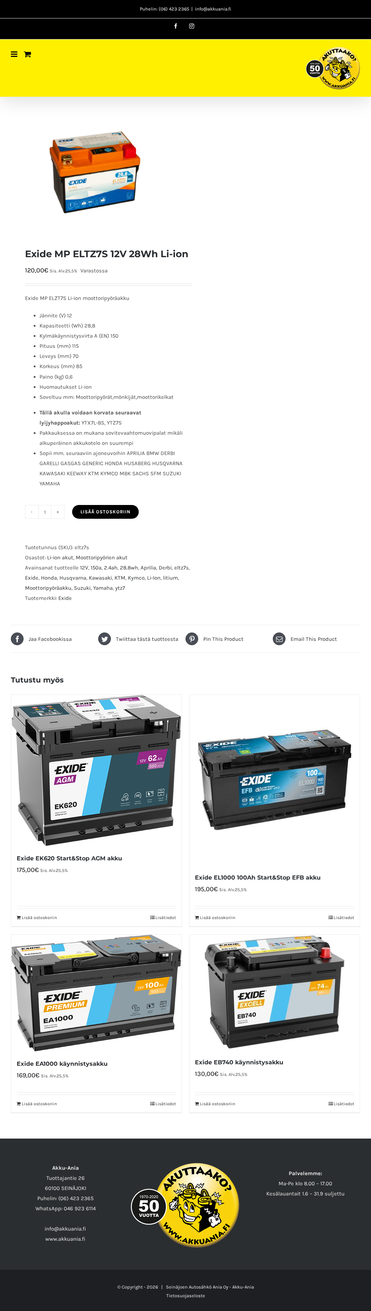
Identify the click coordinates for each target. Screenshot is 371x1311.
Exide (31, 578)
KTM (119, 578)
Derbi (165, 567)
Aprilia (148, 567)
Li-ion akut (60, 557)
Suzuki (82, 588)
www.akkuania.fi (65, 1239)
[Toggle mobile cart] (27, 54)
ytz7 (120, 588)
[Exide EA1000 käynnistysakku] (96, 993)
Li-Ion (154, 578)
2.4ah (110, 567)
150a (96, 567)
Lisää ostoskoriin (105, 511)
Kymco (136, 578)
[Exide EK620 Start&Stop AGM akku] (96, 770)
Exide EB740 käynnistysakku (239, 1062)
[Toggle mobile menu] (14, 54)
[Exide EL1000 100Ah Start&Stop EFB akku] (274, 780)
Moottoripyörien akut (102, 557)
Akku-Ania (243, 1287)
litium (170, 578)
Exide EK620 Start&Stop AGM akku (69, 858)
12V (84, 567)
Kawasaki (100, 578)
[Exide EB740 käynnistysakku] (274, 992)
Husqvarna (72, 578)
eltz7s (181, 567)
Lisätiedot (165, 917)
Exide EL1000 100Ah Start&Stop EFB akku (258, 877)
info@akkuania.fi (213, 9)
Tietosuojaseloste (185, 1295)
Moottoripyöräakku (48, 588)
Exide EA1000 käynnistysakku (62, 1063)
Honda (49, 578)
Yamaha (103, 588)
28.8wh (129, 567)
